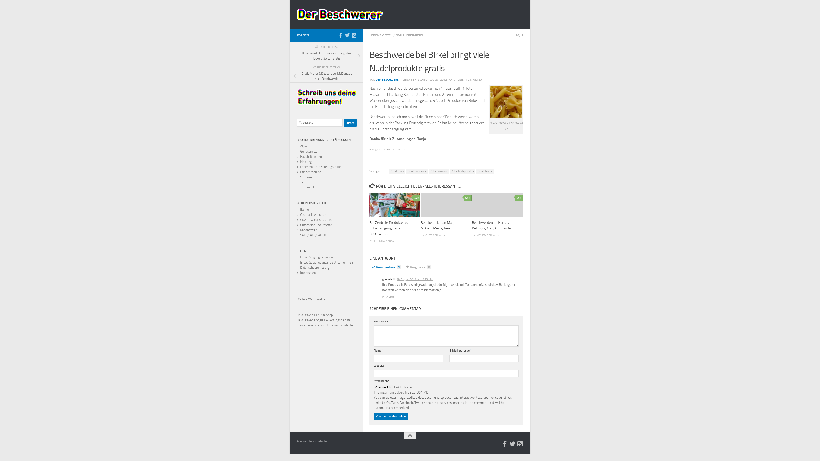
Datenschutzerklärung (315, 268)
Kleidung (306, 162)
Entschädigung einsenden (317, 257)
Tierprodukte (309, 187)
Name (378, 350)
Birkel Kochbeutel (417, 171)
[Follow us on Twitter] (347, 35)
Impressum (308, 273)
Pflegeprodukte (310, 172)
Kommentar (382, 321)
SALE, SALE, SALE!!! (313, 235)
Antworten (388, 296)
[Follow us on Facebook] (340, 35)
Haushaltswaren (311, 157)
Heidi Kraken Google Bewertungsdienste (324, 320)
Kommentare (388, 267)
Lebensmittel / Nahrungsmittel (396, 35)
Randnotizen (308, 230)
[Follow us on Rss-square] (354, 35)
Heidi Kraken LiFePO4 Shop (315, 315)
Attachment (381, 381)
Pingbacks (420, 267)
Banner (305, 210)
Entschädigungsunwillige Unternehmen (326, 262)
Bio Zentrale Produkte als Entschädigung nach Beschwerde (388, 228)
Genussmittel (309, 151)
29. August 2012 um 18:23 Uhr (415, 279)
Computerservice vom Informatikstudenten (326, 325)
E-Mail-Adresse (460, 350)
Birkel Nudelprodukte (462, 171)
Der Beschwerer (388, 80)
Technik (305, 182)
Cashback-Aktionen (313, 215)
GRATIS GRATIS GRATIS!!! (317, 220)
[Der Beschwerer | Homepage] (340, 14)
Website (379, 366)
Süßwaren (307, 177)
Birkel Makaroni (438, 171)
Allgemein (307, 146)
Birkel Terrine (485, 171)
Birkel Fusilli (397, 171)
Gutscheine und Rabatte (316, 225)
